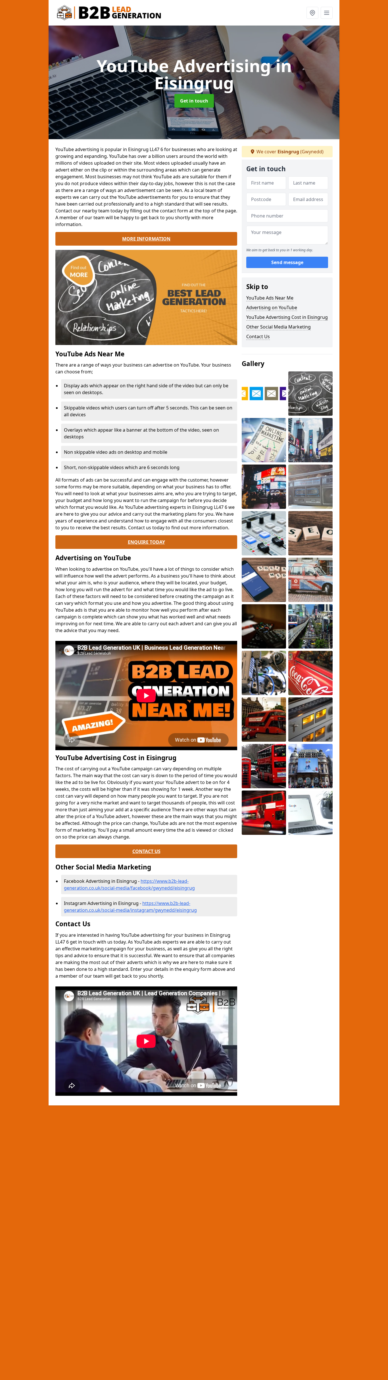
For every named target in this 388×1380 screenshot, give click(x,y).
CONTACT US (146, 851)
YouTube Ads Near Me (269, 298)
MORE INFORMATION (146, 239)
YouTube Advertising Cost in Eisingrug (287, 317)
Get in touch (194, 101)
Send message (287, 263)
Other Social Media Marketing (278, 327)
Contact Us (258, 336)
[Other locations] (312, 13)
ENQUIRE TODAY (146, 542)
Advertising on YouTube (271, 307)
